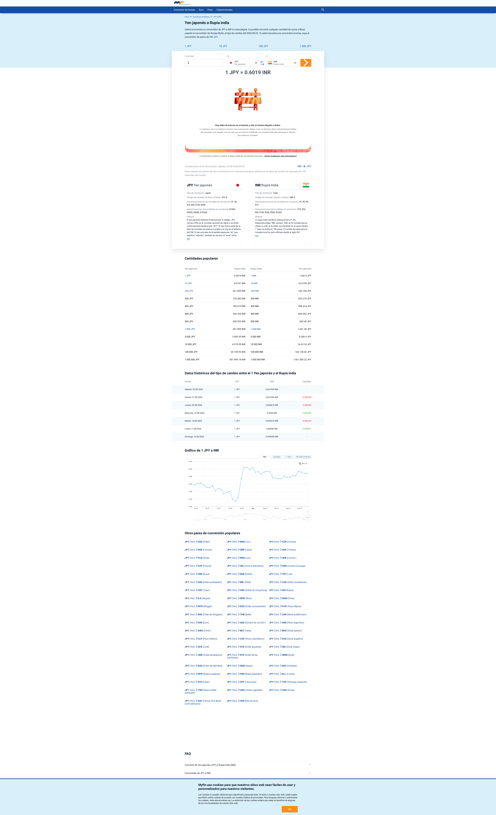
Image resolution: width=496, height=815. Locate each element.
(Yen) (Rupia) (281, 590)
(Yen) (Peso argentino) (286, 622)
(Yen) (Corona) (282, 541)
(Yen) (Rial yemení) (242, 700)
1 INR (253, 276)
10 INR (254, 283)
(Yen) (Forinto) (282, 549)
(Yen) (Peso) (282, 598)
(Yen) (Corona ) (282, 557)
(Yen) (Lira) (280, 574)
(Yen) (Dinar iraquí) (284, 646)
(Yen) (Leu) (239, 557)
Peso (210, 9)
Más (188, 239)
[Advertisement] (248, 730)
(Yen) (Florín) (198, 630)
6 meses (276, 457)
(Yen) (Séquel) (197, 598)
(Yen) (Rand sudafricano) (288, 614)
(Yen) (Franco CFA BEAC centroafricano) (203, 702)
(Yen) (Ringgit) (198, 606)
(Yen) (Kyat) (281, 654)
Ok (289, 809)
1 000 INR (256, 329)
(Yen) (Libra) (239, 549)
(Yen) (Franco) (198, 565)
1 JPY (188, 46)
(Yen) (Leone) (282, 673)
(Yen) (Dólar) (197, 541)
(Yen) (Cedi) (197, 646)
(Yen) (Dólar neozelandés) (246, 606)
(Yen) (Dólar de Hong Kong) (247, 590)
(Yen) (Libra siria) (241, 682)
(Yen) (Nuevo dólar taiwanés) (200, 691)
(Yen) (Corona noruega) (287, 565)
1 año (288, 457)
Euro (201, 9)
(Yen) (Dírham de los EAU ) (246, 622)
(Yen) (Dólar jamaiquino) (203, 654)
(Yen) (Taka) (239, 630)
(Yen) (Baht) (239, 614)
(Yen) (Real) (239, 582)
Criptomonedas (224, 9)
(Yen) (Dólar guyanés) (244, 646)
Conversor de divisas (184, 9)
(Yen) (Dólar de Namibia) (203, 665)
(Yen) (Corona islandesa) (245, 565)
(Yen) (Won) (239, 598)
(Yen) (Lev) (238, 541)
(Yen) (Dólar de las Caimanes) (242, 656)
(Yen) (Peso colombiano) (245, 638)
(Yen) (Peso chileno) (201, 638)
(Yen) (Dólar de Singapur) (204, 614)
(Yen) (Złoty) (197, 557)
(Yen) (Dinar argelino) (286, 638)
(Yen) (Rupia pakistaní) (244, 673)
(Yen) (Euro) (197, 622)
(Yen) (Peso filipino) (285, 606)
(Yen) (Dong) (281, 690)
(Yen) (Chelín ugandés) (244, 690)
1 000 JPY (305, 46)
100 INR (255, 291)
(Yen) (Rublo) (239, 574)
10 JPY (223, 46)
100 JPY (263, 46)
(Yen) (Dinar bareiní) (285, 630)
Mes (264, 457)
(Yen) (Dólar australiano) (203, 582)
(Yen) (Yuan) (197, 590)
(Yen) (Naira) (240, 665)
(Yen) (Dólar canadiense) (288, 582)
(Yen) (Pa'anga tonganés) (288, 682)
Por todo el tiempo (303, 457)
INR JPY (213, 37)
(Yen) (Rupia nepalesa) (202, 673)
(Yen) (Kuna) (197, 574)
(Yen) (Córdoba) (283, 665)
